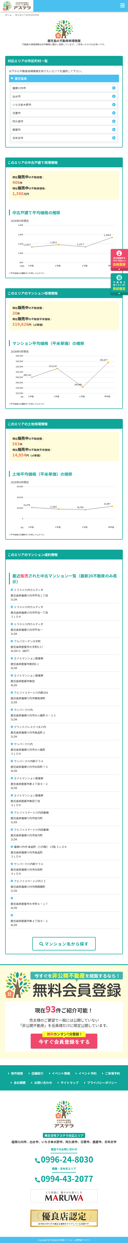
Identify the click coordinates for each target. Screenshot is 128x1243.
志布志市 (17, 138)
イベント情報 (61, 1073)
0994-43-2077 (67, 1178)
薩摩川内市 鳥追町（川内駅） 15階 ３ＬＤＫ (40, 847)
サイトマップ (70, 1082)
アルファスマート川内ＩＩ (30, 881)
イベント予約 (87, 1073)
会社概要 (20, 1082)
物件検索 (17, 1073)
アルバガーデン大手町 (27, 641)
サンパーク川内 (23, 710)
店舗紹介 (38, 1073)
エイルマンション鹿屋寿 (28, 658)
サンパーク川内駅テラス (28, 761)
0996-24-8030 (67, 1159)
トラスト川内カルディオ (28, 590)
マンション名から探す (67, 944)
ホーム (8, 14)
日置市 (16, 113)
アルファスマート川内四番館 (31, 812)
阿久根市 (17, 121)
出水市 (16, 96)
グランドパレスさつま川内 (30, 727)
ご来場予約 (112, 1073)
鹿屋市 (16, 130)
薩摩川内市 (19, 88)
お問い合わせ (43, 1082)
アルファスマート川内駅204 (31, 693)
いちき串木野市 (21, 105)
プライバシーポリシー (102, 1082)
